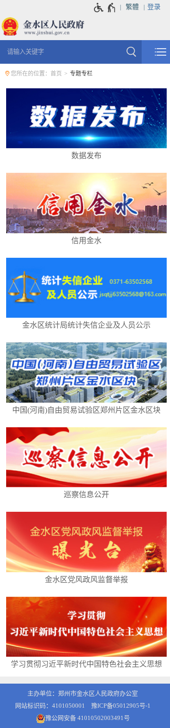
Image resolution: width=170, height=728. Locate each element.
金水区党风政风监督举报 (86, 580)
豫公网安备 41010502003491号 (87, 717)
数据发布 (86, 156)
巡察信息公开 (86, 495)
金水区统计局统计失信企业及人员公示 (86, 325)
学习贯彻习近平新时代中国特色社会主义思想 (86, 664)
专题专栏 (81, 73)
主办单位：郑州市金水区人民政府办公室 (82, 693)
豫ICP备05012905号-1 (121, 705)
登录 (154, 6)
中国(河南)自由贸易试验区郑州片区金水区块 (86, 410)
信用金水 (86, 241)
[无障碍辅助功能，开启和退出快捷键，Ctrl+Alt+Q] (105, 7)
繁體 (132, 6)
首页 (56, 73)
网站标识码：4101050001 (50, 705)
